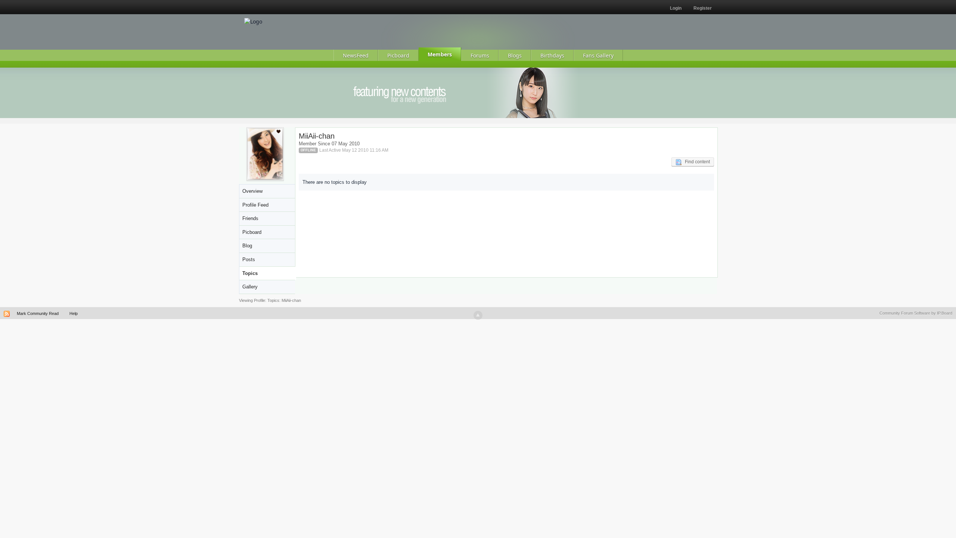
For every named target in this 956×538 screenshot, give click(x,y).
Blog (247, 245)
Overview (252, 191)
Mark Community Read (38, 313)
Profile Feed (255, 205)
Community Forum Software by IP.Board (915, 313)
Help (73, 313)
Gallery (250, 287)
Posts (248, 259)
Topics (250, 273)
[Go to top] (478, 315)
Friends (250, 218)
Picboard (251, 232)
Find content (696, 161)
